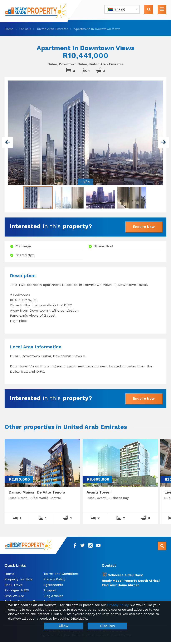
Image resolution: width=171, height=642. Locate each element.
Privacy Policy (54, 579)
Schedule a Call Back (125, 575)
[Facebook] (74, 545)
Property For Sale (19, 579)
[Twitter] (82, 545)
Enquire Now (144, 227)
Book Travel (14, 585)
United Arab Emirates (52, 29)
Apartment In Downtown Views (97, 29)
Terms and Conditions (61, 574)
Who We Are (14, 596)
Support (50, 590)
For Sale (25, 29)
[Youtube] (98, 545)
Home (9, 29)
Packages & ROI (17, 590)
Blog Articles (53, 596)
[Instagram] (90, 545)
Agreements (53, 585)
